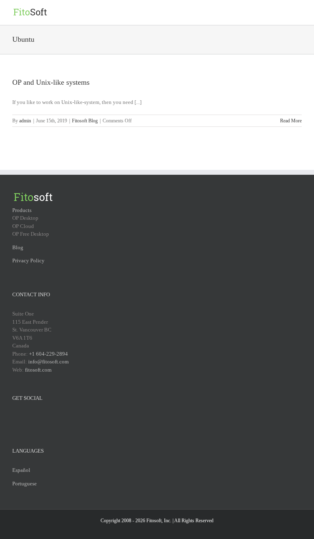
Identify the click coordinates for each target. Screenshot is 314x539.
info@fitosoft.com (48, 362)
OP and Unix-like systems (51, 82)
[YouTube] (36, 417)
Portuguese (24, 483)
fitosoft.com (38, 370)
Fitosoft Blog (85, 121)
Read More (291, 121)
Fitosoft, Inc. (158, 520)
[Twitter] (25, 417)
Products (21, 210)
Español (21, 470)
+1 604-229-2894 (48, 354)
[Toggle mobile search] (283, 12)
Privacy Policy (28, 260)
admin (25, 121)
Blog (17, 247)
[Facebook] (14, 417)
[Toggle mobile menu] (298, 12)
